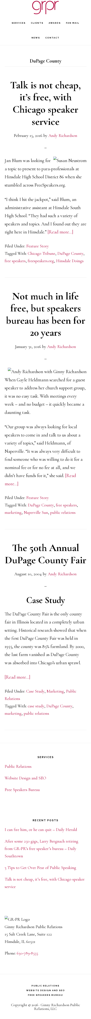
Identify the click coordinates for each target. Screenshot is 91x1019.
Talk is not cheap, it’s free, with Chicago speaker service (45, 103)
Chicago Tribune (41, 253)
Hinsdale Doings (70, 260)
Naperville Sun (36, 512)
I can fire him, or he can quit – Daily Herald (41, 829)
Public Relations (18, 766)
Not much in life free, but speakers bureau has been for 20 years (45, 314)
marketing (13, 512)
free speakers (15, 260)
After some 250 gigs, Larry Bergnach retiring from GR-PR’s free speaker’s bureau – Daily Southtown (41, 849)
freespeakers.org (41, 260)
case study (36, 706)
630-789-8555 (27, 953)
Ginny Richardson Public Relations (45, 7)
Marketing (55, 691)
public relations (63, 512)
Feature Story (37, 246)
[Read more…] (60, 232)
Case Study (35, 691)
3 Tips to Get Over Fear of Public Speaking (40, 867)
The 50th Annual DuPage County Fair (45, 554)
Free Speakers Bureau (22, 789)
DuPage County (70, 253)
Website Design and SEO (25, 778)
